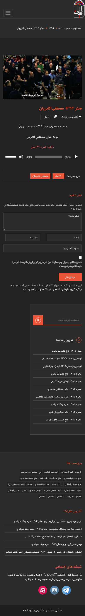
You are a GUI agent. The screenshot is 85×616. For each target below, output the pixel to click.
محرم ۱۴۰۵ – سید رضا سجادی (66, 404)
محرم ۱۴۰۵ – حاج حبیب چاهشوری (64, 419)
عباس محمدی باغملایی (31, 490)
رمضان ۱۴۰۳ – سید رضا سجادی (47, 544)
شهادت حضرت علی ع (52, 490)
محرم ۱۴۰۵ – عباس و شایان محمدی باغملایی (59, 396)
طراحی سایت (55, 610)
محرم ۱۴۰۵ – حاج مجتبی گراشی (65, 412)
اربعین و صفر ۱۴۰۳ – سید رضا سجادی (33, 521)
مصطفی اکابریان (40, 176)
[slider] (11, 156)
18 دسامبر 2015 (69, 117)
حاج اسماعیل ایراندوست (31, 472)
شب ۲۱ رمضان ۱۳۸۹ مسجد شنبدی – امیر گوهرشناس (33, 552)
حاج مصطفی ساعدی (28, 478)
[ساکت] (21, 156)
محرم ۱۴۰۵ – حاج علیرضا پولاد (66, 374)
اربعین (78, 472)
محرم (78, 496)
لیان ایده (28, 610)
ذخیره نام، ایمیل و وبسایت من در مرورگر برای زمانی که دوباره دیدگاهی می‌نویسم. (47, 264)
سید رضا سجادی (42, 484)
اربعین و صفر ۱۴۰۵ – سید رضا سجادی (62, 358)
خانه (60, 28)
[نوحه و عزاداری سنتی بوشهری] (79, 10)
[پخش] (76, 156)
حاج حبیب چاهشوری (72, 478)
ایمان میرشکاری (51, 472)
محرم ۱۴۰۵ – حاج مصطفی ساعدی (65, 389)
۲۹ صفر (51, 496)
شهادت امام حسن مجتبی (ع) (20, 484)
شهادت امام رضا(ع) (72, 490)
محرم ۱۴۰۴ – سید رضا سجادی (32, 529)
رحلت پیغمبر (57, 484)
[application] (42, 156)
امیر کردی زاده (67, 472)
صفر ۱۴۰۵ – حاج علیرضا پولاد (67, 351)
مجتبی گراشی (13, 490)
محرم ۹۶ (69, 496)
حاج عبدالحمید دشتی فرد (50, 478)
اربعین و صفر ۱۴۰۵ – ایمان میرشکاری (62, 366)
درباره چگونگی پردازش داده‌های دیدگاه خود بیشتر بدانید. (46, 287)
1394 (51, 28)
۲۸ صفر (60, 496)
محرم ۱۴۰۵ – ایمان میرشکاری (66, 381)
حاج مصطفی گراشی (73, 484)
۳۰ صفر (58, 176)
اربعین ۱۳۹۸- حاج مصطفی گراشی (44, 536)
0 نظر (46, 117)
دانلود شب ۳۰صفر (42, 147)
